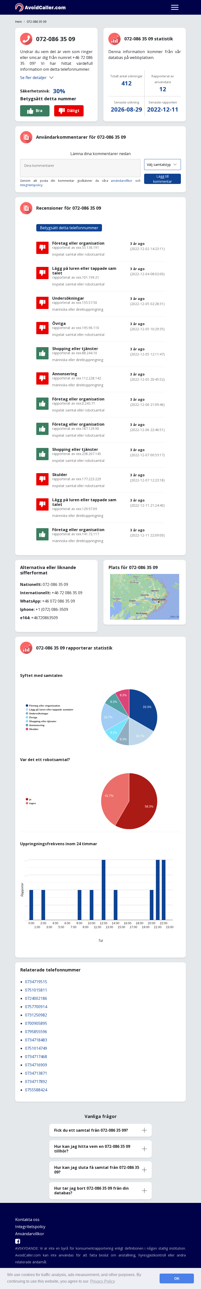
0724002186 (36, 998)
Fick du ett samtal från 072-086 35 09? (91, 1130)
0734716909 (36, 1065)
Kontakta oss (27, 1219)
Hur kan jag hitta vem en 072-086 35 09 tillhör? (92, 1149)
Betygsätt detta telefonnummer (69, 227)
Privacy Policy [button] (102, 1281)
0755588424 (36, 1090)
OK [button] (176, 1278)
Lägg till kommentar (162, 179)
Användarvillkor (29, 1233)
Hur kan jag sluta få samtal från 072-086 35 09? (96, 1170)
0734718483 (36, 1040)
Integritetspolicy (31, 185)
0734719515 (36, 981)
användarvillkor (121, 181)
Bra (39, 110)
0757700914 (36, 1006)
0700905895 (36, 1023)
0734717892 (36, 1081)
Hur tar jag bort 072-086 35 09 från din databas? (91, 1191)
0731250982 (36, 1015)
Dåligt (73, 110)
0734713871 (36, 1073)
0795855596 (36, 1031)
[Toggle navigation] (175, 7)
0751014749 (36, 1048)
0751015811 (36, 990)
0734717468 (36, 1056)
